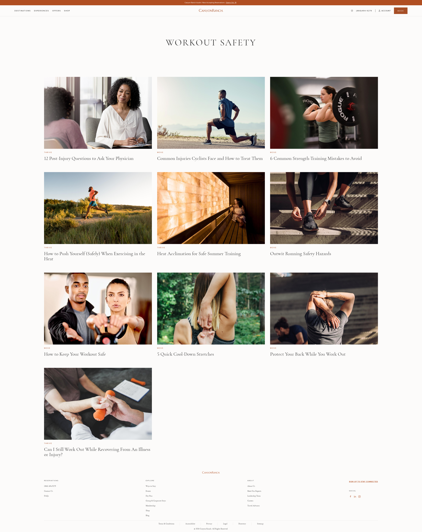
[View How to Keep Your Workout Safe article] (98, 309)
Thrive (48, 152)
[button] (383, 10)
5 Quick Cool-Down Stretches (185, 354)
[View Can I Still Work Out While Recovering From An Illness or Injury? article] (98, 404)
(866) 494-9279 (50, 486)
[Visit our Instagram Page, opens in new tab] (359, 496)
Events (148, 491)
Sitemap (260, 524)
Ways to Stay (151, 486)
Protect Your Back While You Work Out (308, 354)
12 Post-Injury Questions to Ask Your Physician (89, 158)
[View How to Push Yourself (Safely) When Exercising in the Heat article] (98, 208)
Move (160, 152)
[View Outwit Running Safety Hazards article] (324, 208)
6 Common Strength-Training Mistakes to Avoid (316, 158)
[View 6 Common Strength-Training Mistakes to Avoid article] (324, 113)
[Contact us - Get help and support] (352, 10)
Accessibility (190, 524)
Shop (67, 11)
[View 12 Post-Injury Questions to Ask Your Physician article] (98, 113)
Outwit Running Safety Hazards (300, 253)
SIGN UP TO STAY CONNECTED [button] (363, 482)
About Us (251, 486)
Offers (56, 10)
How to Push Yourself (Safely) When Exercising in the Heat (94, 256)
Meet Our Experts (254, 491)
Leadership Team (254, 496)
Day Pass (149, 496)
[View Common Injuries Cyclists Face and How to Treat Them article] (211, 113)
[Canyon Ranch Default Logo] (211, 11)
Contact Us (48, 491)
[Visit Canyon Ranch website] (211, 472)
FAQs (46, 496)
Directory (242, 524)
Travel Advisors (253, 506)
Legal (225, 524)
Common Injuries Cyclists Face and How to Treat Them (210, 158)
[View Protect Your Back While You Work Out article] (324, 309)
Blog (147, 515)
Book (401, 10)
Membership (150, 506)
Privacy (209, 524)
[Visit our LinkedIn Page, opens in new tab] (355, 496)
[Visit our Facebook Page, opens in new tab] (350, 496)
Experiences (41, 11)
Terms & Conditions (166, 524)
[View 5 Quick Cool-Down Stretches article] (211, 309)
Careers (250, 501)
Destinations (23, 11)
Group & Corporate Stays (156, 501)
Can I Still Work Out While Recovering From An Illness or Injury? (97, 452)
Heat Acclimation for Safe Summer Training (199, 253)
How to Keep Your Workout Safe (75, 354)
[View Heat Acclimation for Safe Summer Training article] (211, 208)
